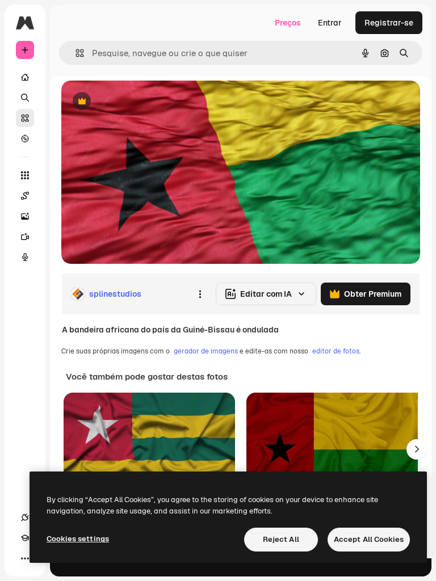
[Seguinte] (416, 449)
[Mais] (25, 558)
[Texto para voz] (25, 257)
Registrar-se (388, 23)
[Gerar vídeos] (25, 237)
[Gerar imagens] (25, 216)
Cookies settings (78, 539)
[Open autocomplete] (75, 53)
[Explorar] (25, 138)
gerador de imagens (206, 351)
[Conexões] (25, 517)
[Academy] (25, 538)
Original (134, 101)
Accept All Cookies (369, 539)
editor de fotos (335, 351)
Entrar (330, 23)
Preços (288, 23)
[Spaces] (25, 196)
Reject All (281, 539)
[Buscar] (25, 98)
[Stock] (25, 118)
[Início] (25, 77)
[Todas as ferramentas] (25, 175)
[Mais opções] (199, 294)
